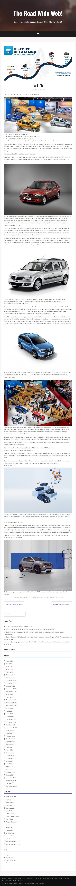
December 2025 (11, 680)
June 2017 (9, 761)
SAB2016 (9, 827)
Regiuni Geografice (12, 822)
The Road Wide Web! (38, 13)
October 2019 (10, 739)
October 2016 (10, 783)
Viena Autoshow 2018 (13, 844)
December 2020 (11, 719)
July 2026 (9, 664)
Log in (8, 855)
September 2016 (11, 786)
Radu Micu (43, 90)
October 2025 (10, 686)
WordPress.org (10, 863)
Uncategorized (10, 833)
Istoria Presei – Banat (12, 816)
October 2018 (10, 741)
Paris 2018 (9, 819)
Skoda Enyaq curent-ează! (61, 604)
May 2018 (9, 747)
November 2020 (11, 722)
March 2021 (9, 714)
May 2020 (9, 733)
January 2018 (10, 753)
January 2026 (10, 677)
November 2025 (11, 683)
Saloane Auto (10, 830)
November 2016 (11, 780)
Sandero (52, 597)
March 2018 (9, 750)
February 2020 (10, 736)
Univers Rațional (11, 836)
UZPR (8, 838)
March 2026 (9, 672)
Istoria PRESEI (10, 813)
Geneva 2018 (10, 808)
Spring (58, 597)
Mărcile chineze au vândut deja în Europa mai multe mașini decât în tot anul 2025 (30, 629)
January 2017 (10, 775)
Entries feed (10, 857)
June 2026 (9, 666)
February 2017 (10, 772)
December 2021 (11, 700)
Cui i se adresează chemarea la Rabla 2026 (19, 626)
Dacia (38, 597)
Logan (47, 597)
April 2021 (9, 711)
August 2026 (10, 661)
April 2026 (9, 669)
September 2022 (11, 691)
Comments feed (11, 860)
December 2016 (11, 778)
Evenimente (10, 802)
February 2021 (10, 716)
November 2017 (11, 758)
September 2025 (11, 689)
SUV (61, 597)
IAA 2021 (9, 811)
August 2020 (10, 730)
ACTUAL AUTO (25, 597)
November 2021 (11, 703)
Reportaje (9, 825)
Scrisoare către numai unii (14, 604)
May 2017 (9, 764)
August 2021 (10, 708)
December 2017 (11, 755)
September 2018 (11, 744)
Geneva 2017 (10, 805)
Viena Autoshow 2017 (13, 841)
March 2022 (9, 697)
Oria (29, 883)
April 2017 (9, 766)
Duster (43, 597)
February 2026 (10, 675)
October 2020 (10, 725)
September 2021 (11, 705)
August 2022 (10, 694)
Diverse (8, 800)
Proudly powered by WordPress (12, 883)
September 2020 (11, 728)
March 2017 (9, 769)
